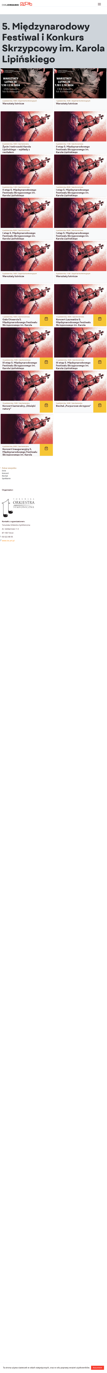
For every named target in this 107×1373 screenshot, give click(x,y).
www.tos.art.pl (8, 540)
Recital (5, 476)
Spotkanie (6, 478)
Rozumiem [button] (97, 1367)
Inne (4, 470)
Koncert (5, 473)
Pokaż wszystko (9, 468)
